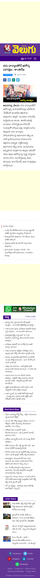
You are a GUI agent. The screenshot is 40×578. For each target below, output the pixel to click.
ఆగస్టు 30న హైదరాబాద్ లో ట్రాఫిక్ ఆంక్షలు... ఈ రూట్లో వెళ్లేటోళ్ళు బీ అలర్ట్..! (19, 324)
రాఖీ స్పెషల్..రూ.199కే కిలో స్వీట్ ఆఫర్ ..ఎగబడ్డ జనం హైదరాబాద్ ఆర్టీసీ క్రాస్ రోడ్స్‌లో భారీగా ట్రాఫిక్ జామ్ (19, 396)
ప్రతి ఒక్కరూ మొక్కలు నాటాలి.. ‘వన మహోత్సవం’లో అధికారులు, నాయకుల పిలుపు (19, 252)
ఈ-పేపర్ (28, 58)
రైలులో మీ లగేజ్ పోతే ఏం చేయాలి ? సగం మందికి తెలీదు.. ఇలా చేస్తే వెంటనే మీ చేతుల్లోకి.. (23, 518)
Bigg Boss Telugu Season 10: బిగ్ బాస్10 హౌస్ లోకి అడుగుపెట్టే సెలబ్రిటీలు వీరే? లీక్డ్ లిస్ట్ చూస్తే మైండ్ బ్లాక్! (20, 479)
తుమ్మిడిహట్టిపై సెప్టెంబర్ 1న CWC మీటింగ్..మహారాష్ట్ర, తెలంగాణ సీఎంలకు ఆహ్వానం (19, 338)
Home (10, 569)
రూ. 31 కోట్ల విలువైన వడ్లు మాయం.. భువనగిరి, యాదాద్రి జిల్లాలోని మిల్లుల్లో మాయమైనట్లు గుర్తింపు (18, 470)
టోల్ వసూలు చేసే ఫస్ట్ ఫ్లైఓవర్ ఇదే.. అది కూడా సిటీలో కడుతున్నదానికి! (20, 447)
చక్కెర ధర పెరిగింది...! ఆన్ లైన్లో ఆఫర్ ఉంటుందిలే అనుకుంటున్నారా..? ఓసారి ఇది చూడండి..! (20, 369)
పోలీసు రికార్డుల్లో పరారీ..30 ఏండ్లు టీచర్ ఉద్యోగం (20, 441)
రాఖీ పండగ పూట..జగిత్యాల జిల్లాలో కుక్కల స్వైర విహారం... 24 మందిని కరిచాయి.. (20, 330)
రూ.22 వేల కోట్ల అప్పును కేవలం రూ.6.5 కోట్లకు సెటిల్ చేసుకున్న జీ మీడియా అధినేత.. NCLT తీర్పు (19, 424)
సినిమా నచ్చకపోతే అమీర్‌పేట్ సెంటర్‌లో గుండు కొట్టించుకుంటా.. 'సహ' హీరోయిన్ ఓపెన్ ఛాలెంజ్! (20, 360)
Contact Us (18, 569)
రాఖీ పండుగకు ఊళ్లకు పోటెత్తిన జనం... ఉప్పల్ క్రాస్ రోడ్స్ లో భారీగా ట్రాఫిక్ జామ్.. (20, 352)
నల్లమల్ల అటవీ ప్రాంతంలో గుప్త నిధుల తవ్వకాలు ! (18, 245)
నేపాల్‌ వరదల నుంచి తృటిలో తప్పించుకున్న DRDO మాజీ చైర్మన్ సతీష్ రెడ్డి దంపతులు (20, 454)
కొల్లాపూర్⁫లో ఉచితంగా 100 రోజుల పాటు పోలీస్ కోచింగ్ (20, 238)
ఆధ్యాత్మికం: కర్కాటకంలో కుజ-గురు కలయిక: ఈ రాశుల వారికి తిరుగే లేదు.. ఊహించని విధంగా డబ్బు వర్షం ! (19, 461)
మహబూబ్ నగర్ (7, 75)
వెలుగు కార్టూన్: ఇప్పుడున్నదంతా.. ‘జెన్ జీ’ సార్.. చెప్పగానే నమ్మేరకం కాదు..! (24, 529)
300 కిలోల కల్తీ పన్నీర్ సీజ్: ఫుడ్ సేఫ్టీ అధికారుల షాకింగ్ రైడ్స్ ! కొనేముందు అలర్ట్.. (23, 506)
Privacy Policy (30, 569)
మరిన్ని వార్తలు (31, 316)
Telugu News (31, 571)
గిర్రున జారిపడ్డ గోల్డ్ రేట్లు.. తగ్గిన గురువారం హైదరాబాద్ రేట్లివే (21, 416)
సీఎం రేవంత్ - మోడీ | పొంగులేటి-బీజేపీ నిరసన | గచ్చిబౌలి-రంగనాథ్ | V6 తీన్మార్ (24, 540)
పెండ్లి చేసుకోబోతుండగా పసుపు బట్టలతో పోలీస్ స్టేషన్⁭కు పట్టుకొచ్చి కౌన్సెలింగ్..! (19, 232)
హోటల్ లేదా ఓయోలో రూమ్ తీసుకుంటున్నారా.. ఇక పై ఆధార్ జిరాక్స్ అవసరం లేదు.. (19, 433)
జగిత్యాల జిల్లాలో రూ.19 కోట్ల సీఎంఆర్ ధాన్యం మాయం (19, 346)
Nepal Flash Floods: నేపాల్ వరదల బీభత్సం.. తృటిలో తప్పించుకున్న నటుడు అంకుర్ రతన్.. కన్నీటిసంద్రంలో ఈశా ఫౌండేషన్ (19, 379)
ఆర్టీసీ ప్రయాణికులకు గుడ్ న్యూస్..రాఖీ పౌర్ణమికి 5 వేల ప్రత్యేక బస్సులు (19, 389)
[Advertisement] (20, 22)
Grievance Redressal (16, 571)
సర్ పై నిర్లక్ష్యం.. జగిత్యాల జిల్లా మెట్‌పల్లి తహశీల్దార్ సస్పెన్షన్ (19, 487)
